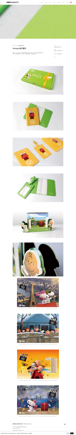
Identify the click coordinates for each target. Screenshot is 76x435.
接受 (72, 433)
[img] (38, 80)
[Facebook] (65, 424)
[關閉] (74, 433)
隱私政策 (30, 433)
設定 (68, 433)
